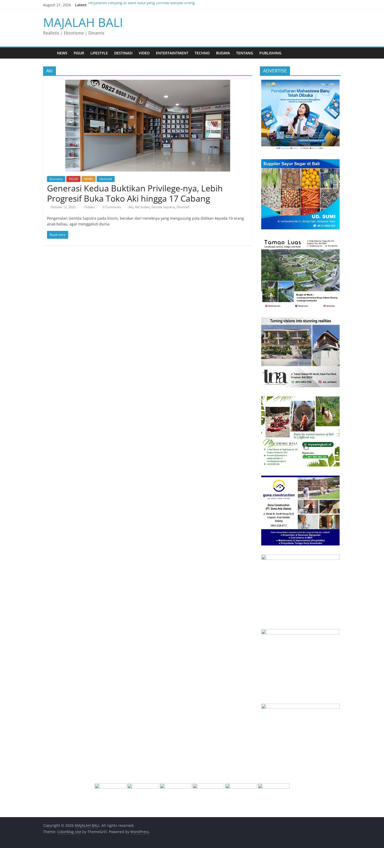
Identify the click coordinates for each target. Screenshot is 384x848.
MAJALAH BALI (83, 22)
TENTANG (244, 52)
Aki (131, 207)
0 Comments (111, 207)
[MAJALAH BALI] (48, 53)
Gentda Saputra (163, 207)
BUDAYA (223, 52)
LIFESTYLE (99, 52)
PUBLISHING (270, 52)
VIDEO (144, 52)
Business (56, 179)
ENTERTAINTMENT (172, 52)
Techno (202, 52)
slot (78, 831)
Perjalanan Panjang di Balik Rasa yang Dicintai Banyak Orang (141, 4)
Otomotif (105, 179)
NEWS (62, 52)
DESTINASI (123, 52)
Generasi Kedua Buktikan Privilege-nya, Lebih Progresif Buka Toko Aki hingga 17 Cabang (135, 193)
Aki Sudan (142, 207)
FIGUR (79, 52)
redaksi (90, 207)
